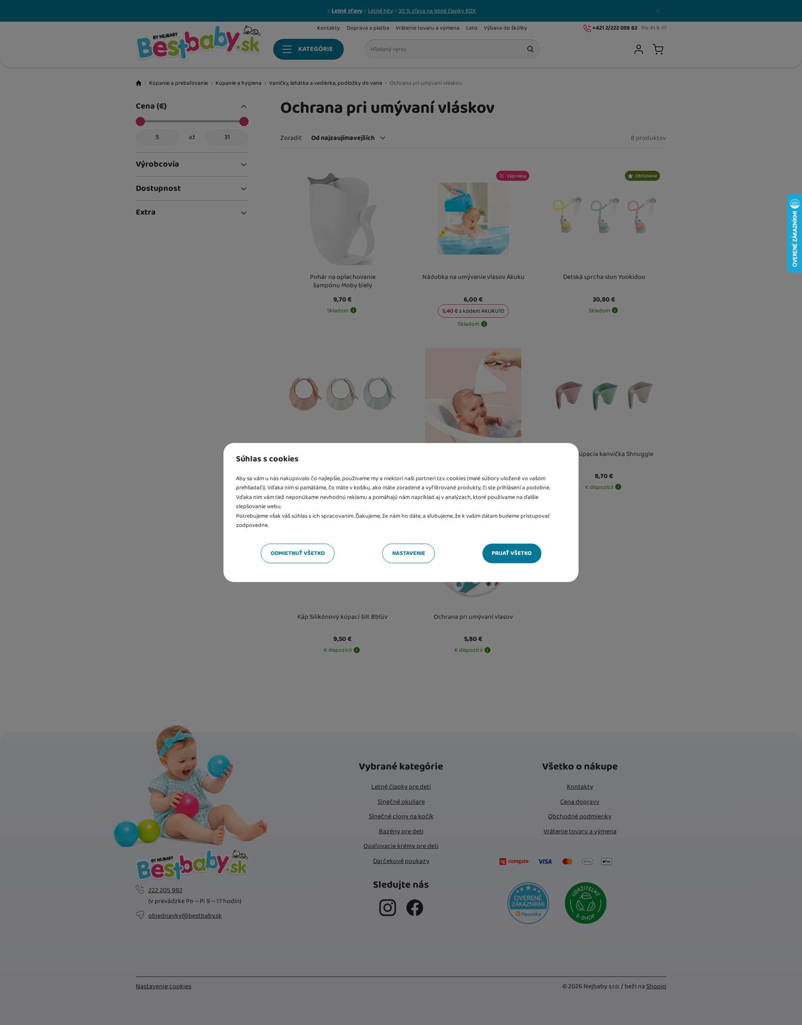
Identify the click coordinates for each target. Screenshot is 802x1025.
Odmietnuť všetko (298, 553)
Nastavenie (408, 553)
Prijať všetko (512, 553)
